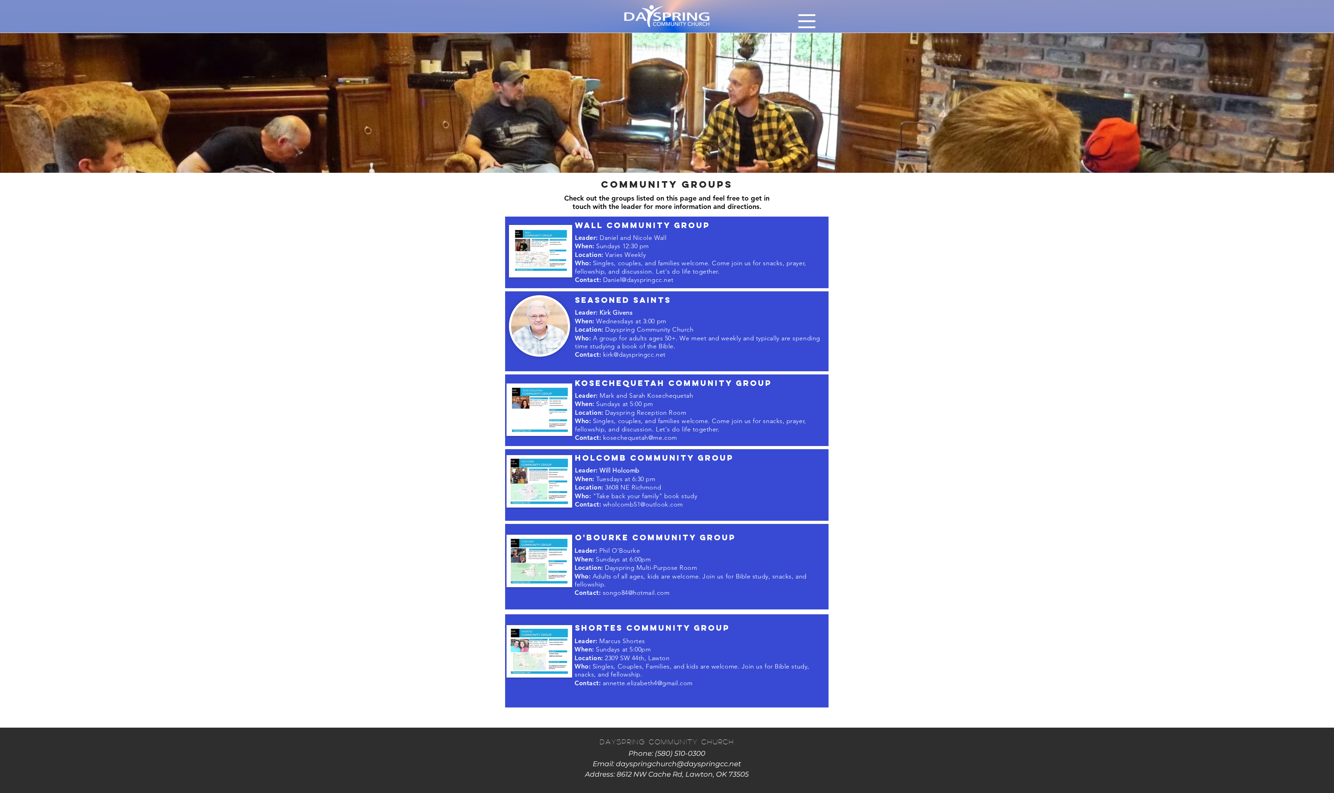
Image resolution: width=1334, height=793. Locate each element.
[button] (806, 21)
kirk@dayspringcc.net (634, 354)
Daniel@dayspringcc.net (638, 280)
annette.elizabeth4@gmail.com (648, 683)
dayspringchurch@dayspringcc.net (678, 764)
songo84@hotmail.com (636, 593)
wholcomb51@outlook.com (643, 504)
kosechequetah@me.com (640, 438)
